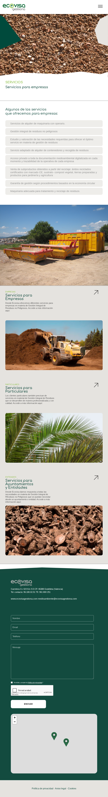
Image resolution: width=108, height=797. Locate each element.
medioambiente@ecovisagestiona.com (57, 599)
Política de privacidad (35, 682)
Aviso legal (60, 788)
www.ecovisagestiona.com (24, 599)
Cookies (72, 788)
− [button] (15, 722)
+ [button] (15, 717)
